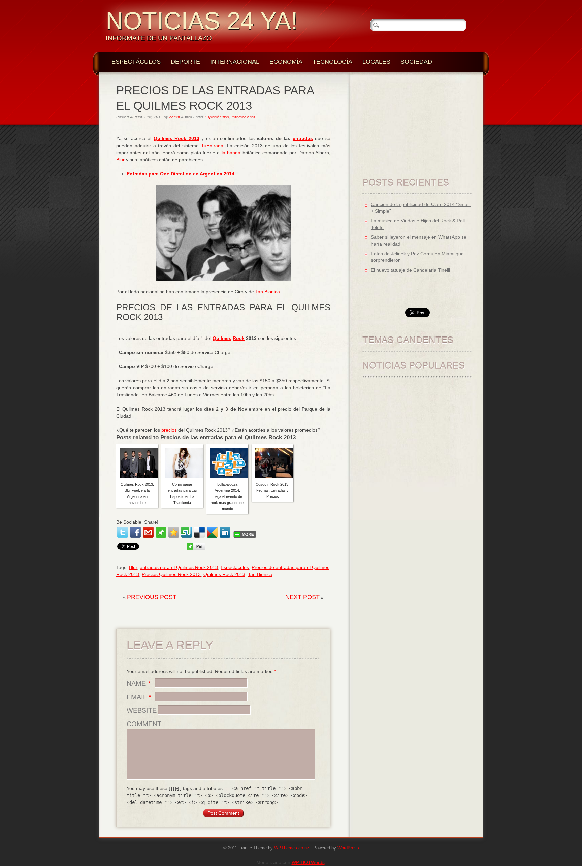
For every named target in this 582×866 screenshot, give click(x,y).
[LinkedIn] (225, 532)
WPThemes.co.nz (291, 848)
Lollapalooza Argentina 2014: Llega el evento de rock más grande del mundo (227, 496)
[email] (148, 532)
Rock (239, 338)
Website (142, 710)
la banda (231, 152)
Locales (376, 61)
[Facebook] (135, 532)
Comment (144, 724)
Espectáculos (136, 61)
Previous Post (151, 597)
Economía (285, 61)
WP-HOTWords (308, 862)
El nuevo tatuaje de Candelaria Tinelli (410, 270)
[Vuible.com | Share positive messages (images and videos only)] (161, 536)
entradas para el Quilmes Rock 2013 (179, 567)
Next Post (302, 597)
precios (169, 430)
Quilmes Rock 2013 (176, 138)
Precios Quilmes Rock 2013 (171, 574)
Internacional (234, 61)
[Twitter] (122, 532)
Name (139, 683)
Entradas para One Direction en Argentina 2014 (180, 174)
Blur (120, 159)
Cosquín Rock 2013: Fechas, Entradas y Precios (272, 490)
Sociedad (416, 61)
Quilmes (222, 338)
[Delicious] (199, 532)
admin (174, 117)
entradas (303, 138)
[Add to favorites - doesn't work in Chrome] (173, 532)
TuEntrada (212, 145)
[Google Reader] (212, 532)
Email (139, 697)
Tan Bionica (267, 291)
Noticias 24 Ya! (202, 20)
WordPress (348, 848)
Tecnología (332, 61)
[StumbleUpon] (186, 532)
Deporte (185, 61)
